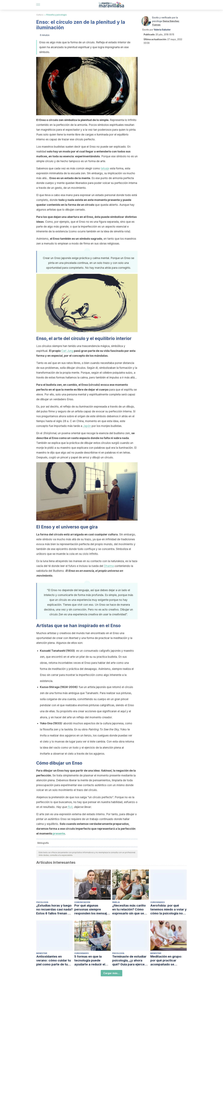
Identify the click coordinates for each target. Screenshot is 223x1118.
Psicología (42, 902)
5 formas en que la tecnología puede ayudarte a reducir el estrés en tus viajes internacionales (89, 960)
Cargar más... (111, 973)
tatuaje (105, 168)
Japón (87, 425)
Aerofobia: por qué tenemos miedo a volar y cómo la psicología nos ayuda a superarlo (168, 909)
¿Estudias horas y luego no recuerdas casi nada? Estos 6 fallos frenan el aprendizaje (54, 909)
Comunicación (82, 902)
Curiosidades (157, 902)
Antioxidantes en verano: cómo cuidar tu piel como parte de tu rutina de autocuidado (53, 960)
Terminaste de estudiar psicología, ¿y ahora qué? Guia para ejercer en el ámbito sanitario (129, 960)
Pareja (116, 902)
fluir (70, 806)
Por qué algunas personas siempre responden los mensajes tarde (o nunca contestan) (92, 909)
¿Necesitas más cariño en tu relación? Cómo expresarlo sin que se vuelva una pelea (129, 909)
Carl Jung (67, 350)
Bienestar (41, 953)
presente (59, 833)
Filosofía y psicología (56, 15)
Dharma (109, 565)
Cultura (39, 15)
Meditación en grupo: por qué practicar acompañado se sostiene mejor (166, 960)
